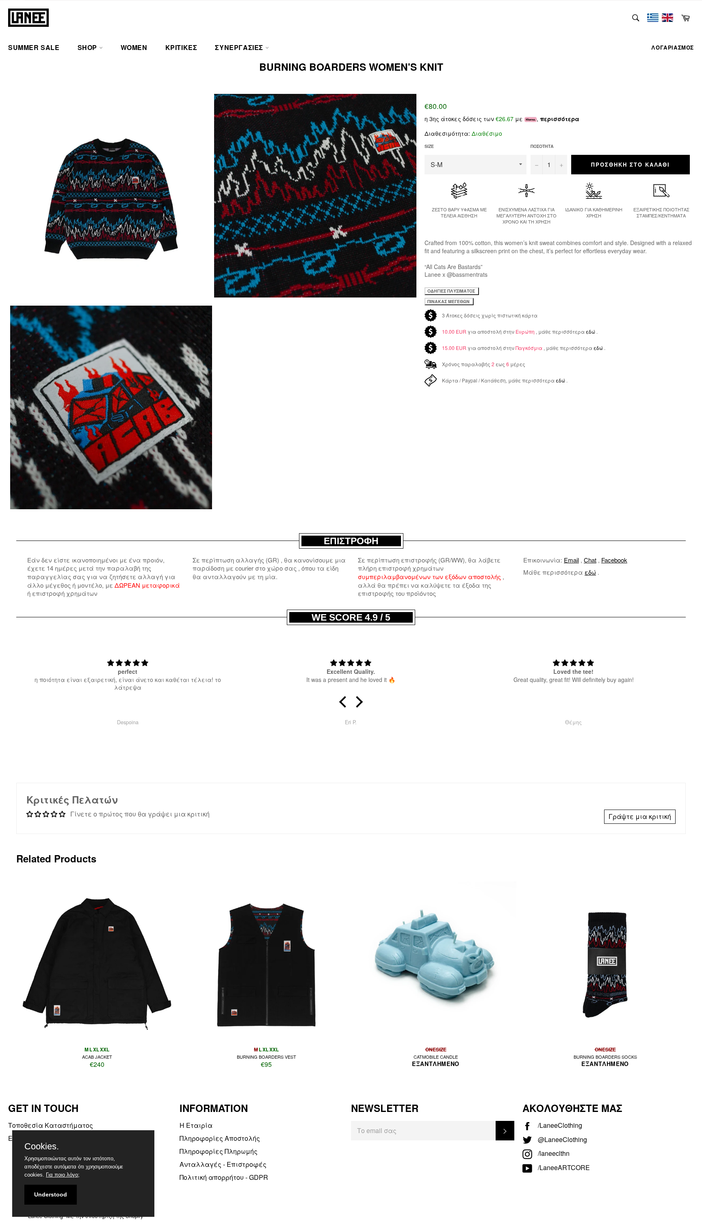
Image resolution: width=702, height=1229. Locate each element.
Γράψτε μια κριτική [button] (640, 816)
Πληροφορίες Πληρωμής (219, 1151)
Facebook (614, 560)
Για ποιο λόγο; (63, 1175)
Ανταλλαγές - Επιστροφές (223, 1164)
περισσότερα (559, 119)
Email (571, 560)
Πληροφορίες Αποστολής (220, 1138)
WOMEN (134, 47)
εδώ (590, 331)
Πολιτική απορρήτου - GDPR (224, 1177)
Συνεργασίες (240, 47)
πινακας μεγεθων (449, 301)
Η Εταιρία (196, 1125)
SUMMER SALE (34, 47)
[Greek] (653, 17)
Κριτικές (181, 47)
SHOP (88, 47)
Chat (590, 560)
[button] (345, 701)
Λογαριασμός (672, 47)
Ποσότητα (542, 146)
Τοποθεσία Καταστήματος (50, 1125)
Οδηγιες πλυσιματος (451, 291)
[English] (667, 17)
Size (429, 146)
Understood (50, 1194)
